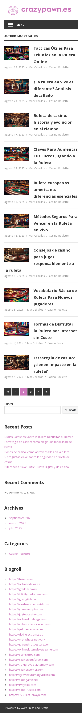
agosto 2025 (17, 523)
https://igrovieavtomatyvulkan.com (32, 675)
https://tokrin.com (21, 579)
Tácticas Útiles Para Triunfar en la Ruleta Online (54, 55)
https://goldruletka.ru (23, 589)
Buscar (8, 404)
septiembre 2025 (20, 518)
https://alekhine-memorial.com (29, 604)
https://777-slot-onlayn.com (27, 695)
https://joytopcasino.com (25, 614)
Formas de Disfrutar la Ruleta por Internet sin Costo (55, 331)
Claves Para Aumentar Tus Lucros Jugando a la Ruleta (56, 156)
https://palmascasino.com (26, 629)
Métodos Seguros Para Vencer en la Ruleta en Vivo (56, 223)
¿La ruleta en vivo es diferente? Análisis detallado (53, 88)
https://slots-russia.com (25, 690)
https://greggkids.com (23, 599)
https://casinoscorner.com (26, 669)
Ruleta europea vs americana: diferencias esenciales (55, 189)
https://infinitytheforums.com (28, 594)
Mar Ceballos (37, 67)
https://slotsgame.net (23, 680)
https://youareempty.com (26, 609)
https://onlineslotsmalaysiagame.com (33, 649)
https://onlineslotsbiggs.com (28, 619)
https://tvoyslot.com (22, 685)
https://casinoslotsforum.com (28, 659)
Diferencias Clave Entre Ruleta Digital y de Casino (36, 467)
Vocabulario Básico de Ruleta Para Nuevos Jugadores (55, 297)
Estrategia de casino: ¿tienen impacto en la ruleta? (55, 364)
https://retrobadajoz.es (24, 584)
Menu (20, 24)
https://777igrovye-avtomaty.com (31, 664)
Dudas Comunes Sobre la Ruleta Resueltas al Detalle (38, 437)
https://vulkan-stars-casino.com (30, 624)
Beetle (44, 708)
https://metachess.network (27, 639)
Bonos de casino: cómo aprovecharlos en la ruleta (36, 452)
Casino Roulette (59, 67)
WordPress (27, 708)
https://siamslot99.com (24, 654)
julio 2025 (15, 528)
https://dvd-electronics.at (26, 634)
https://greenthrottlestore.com (29, 644)
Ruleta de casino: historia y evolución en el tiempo (53, 122)
